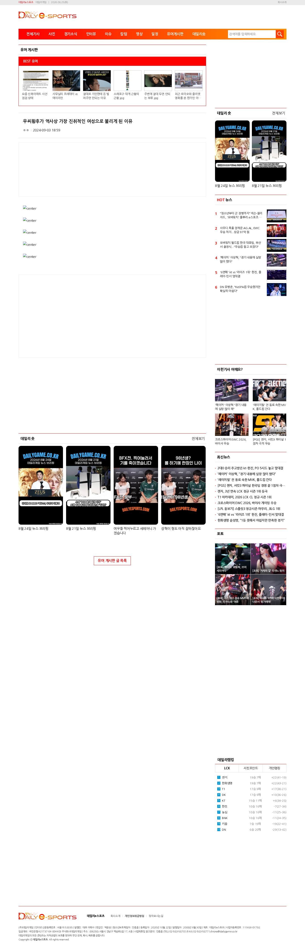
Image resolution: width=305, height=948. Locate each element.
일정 (154, 34)
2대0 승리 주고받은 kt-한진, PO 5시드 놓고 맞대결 (250, 468)
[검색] (280, 34)
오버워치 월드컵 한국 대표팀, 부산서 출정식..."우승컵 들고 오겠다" (240, 244)
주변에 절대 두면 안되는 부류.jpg (157, 96)
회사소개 (282, 2)
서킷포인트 (251, 768)
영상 (139, 34)
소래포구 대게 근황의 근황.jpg (126, 96)
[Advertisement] (77, 315)
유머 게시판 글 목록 (112, 560)
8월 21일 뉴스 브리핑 (81, 528)
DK (222, 794)
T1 (221, 789)
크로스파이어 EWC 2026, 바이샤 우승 (231, 441)
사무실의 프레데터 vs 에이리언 (64, 96)
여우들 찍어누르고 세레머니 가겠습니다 (135, 531)
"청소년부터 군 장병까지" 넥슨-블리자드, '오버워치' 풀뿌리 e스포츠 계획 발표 (241, 215)
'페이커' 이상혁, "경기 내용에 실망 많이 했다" (240, 259)
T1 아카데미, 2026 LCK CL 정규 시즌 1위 (244, 497)
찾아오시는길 (156, 916)
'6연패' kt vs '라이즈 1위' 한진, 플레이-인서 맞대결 (240, 274)
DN (221, 829)
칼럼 (123, 34)
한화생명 (225, 783)
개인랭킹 (274, 768)
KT (221, 800)
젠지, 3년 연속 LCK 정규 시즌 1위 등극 (242, 491)
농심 (222, 812)
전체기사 (33, 34)
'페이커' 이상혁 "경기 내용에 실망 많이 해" (231, 407)
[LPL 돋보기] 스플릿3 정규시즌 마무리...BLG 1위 (248, 508)
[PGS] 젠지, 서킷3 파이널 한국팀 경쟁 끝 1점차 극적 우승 (251, 485)
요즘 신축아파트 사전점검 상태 (34, 96)
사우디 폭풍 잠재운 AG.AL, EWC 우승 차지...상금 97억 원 (240, 230)
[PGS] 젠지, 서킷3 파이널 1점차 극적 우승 (269, 441)
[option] (250, 410)
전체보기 (198, 438)
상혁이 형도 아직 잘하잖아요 (181, 528)
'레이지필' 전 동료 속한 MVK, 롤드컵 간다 (269, 407)
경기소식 (70, 34)
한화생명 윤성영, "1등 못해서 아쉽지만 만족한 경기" (251, 520)
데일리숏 (199, 34)
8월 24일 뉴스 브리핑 (33, 528)
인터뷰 (91, 34)
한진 (222, 806)
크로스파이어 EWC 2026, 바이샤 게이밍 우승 (246, 503)
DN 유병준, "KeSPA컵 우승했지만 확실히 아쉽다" (240, 289)
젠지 (222, 777)
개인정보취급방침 (134, 916)
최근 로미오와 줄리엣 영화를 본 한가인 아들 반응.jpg (188, 96)
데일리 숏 (28, 438)
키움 (222, 823)
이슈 (108, 34)
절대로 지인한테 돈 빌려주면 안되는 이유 (96, 96)
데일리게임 (41, 2)
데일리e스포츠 (26, 2)
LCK (227, 768)
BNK (223, 818)
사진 (51, 34)
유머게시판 (175, 34)
